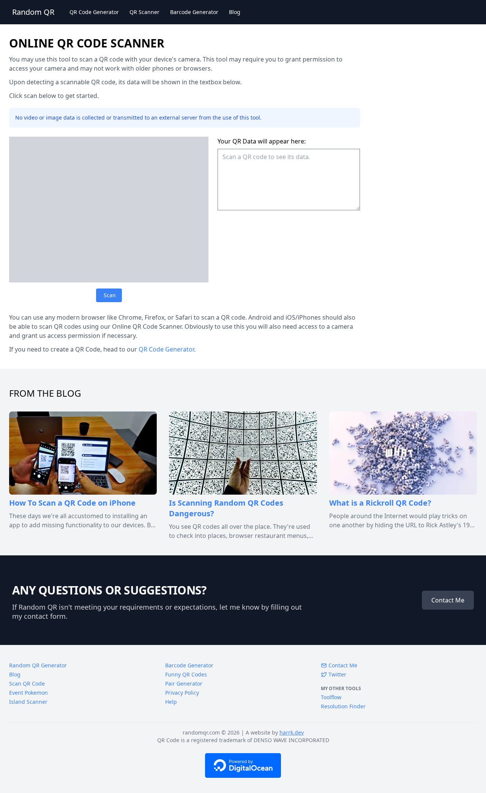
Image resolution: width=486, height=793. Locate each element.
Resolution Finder (343, 706)
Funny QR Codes (186, 674)
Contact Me (447, 600)
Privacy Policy (182, 692)
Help (171, 701)
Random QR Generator (38, 665)
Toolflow (331, 697)
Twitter (336, 674)
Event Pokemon (28, 692)
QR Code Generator (94, 12)
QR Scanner (144, 12)
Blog (234, 12)
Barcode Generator (194, 12)
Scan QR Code (27, 683)
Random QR (33, 12)
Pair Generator (183, 683)
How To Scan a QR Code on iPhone (72, 503)
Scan (110, 295)
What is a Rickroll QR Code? (380, 503)
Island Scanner (28, 701)
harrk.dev (291, 732)
